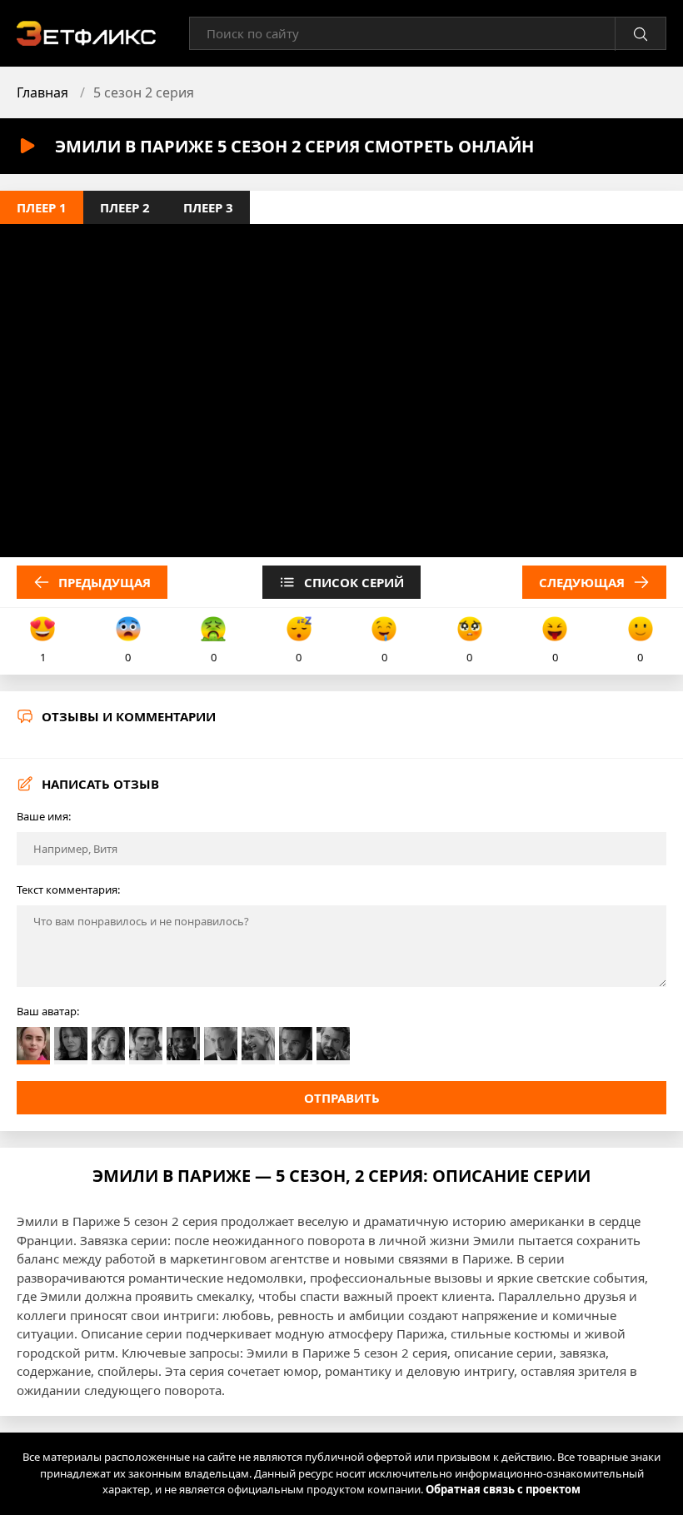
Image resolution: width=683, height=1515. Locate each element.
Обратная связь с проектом (503, 1489)
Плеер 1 (42, 207)
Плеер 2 (125, 207)
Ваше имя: (44, 816)
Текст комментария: (68, 889)
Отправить (342, 1097)
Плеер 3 (208, 207)
